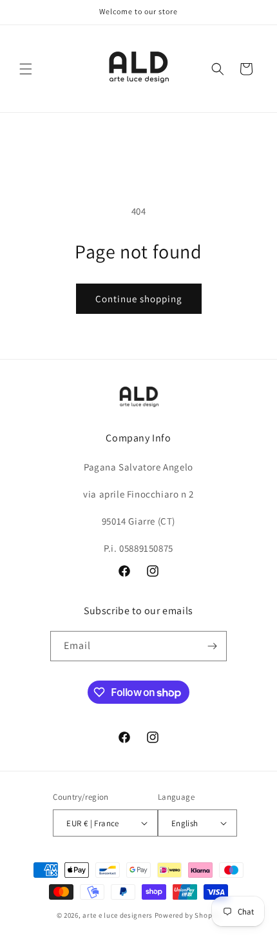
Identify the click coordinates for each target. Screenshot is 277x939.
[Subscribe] (212, 646)
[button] (26, 69)
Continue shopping (138, 299)
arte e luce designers (117, 915)
